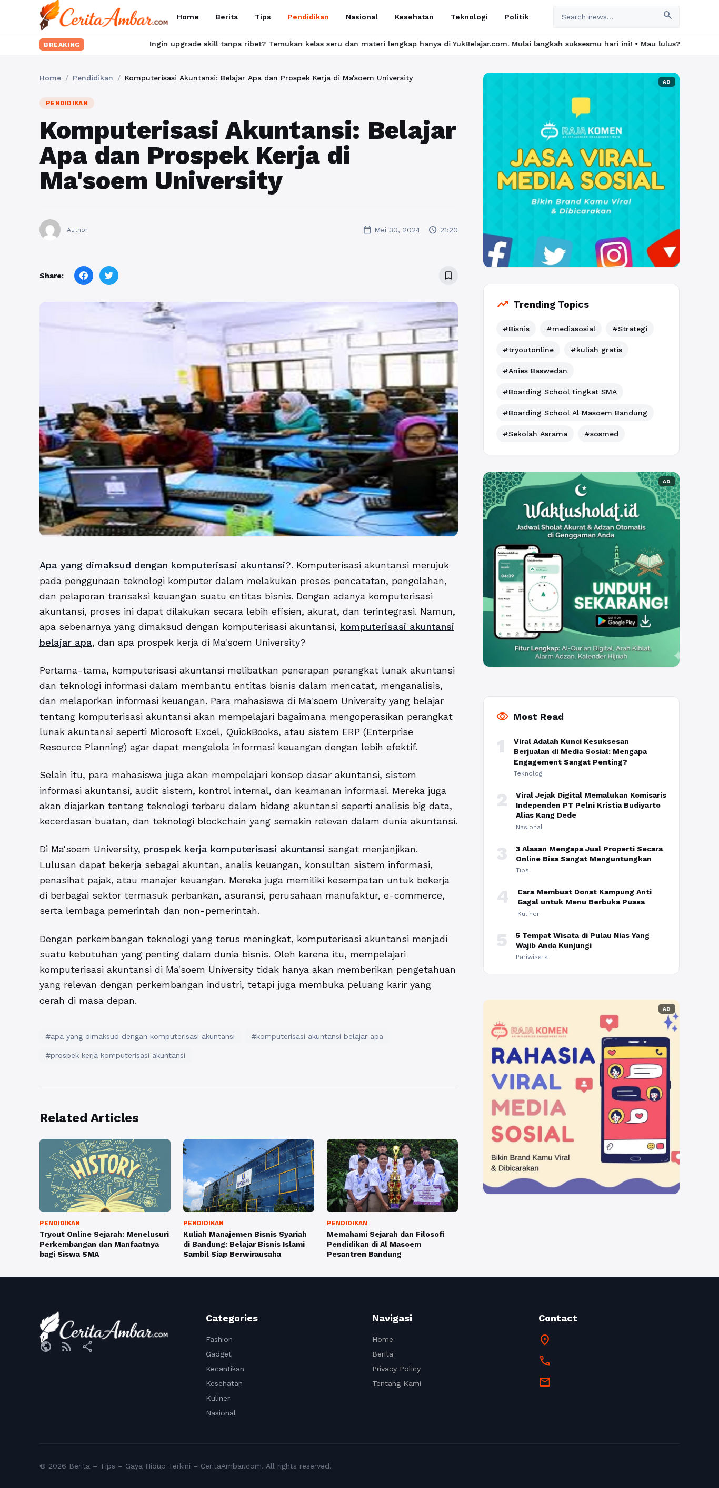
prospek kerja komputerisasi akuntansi (234, 848)
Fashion (219, 1339)
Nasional (362, 17)
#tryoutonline (528, 349)
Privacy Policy (396, 1368)
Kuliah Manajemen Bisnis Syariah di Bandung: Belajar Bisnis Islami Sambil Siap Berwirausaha (245, 1244)
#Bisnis (516, 328)
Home (188, 17)
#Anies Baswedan (535, 370)
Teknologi (469, 17)
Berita (227, 17)
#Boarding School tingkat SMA (560, 392)
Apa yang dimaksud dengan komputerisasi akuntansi (162, 564)
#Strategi (629, 328)
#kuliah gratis (596, 349)
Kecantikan (225, 1368)
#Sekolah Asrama (535, 434)
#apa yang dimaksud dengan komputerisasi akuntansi (140, 1036)
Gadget (219, 1354)
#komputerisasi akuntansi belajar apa (317, 1036)
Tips (263, 17)
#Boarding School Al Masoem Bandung (575, 413)
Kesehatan (414, 17)
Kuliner (218, 1398)
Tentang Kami (396, 1383)
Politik (516, 17)
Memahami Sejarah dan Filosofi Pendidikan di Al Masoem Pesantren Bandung (386, 1244)
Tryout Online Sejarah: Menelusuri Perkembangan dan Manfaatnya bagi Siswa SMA (104, 1244)
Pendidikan (308, 17)
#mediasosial (570, 328)
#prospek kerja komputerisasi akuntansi (115, 1055)
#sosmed (601, 434)
